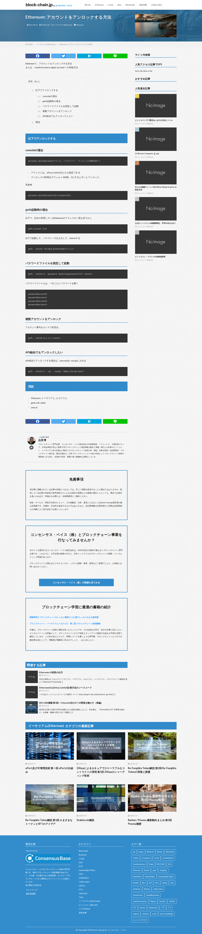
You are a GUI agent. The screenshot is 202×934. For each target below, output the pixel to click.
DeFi (81, 862)
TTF (162, 907)
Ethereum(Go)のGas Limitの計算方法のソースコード (65, 687)
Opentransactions (140, 901)
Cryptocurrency (139, 864)
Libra (119, 5)
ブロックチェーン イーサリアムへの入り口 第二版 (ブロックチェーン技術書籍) (65, 623)
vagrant (136, 914)
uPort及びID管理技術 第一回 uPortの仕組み (49, 770)
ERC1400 (160, 864)
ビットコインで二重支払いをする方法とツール (154, 120)
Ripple (153, 901)
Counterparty (167, 858)
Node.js (147, 889)
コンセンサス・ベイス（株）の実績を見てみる (76, 582)
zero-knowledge (166, 914)
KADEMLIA (84, 878)
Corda (110, 5)
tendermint (153, 907)
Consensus (146, 858)
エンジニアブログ (140, 920)
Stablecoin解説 (85, 820)
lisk (150, 883)
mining (164, 883)
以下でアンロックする (45, 90)
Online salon (84, 882)
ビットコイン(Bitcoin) (145, 123)
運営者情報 (31, 894)
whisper (145, 914)
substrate (83, 893)
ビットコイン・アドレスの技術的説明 (150, 256)
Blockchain (130, 5)
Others (82, 885)
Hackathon (137, 876)
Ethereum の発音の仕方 (51, 672)
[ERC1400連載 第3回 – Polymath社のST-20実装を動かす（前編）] (31, 707)
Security (162, 901)
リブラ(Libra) (84, 909)
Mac (157, 883)
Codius (135, 858)
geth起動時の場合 (49, 101)
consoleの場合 (47, 96)
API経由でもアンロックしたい (55, 116)
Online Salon (156, 5)
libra (144, 883)
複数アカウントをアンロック (55, 111)
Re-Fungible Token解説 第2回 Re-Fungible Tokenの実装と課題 (152, 770)
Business (83, 855)
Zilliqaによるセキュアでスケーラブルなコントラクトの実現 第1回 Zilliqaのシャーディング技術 (101, 772)
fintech (146, 870)
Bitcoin (88, 5)
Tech (81, 897)
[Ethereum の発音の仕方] (31, 677)
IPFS (81, 874)
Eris (169, 864)
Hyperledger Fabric (87, 870)
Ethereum (99, 5)
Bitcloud (150, 852)
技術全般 (143, 5)
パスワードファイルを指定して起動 (58, 106)
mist (172, 883)
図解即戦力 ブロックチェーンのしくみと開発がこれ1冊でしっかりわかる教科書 (64, 617)
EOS (81, 866)
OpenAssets (138, 895)
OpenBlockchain (152, 895)
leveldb (136, 883)
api (134, 852)
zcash (154, 914)
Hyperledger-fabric (166, 876)
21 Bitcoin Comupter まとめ (147, 153)
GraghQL (163, 870)
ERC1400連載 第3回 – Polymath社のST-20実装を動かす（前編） (71, 702)
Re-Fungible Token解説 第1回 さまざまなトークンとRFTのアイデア (49, 822)
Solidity (172, 901)
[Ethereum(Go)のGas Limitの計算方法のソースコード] (31, 692)
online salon (158, 889)
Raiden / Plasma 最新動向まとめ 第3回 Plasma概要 (150, 822)
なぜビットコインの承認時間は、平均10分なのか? (155, 223)
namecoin (136, 889)
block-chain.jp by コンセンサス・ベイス (109, 930)
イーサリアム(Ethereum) (63, 25)
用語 (36, 122)
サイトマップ (32, 890)
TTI (169, 907)
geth (154, 870)
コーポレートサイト (33, 885)
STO (81, 889)
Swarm (142, 907)
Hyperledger (150, 876)
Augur (141, 852)
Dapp (151, 864)
